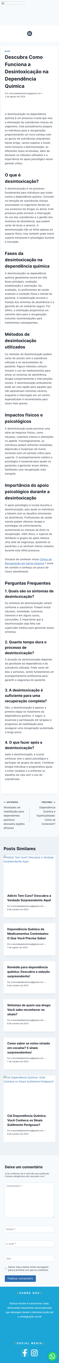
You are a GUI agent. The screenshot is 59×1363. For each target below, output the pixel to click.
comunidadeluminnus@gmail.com (25, 93)
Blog (7, 51)
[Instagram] (34, 1353)
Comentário (14, 1185)
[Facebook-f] (25, 1353)
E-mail (11, 1243)
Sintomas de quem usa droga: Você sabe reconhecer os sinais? (29, 1009)
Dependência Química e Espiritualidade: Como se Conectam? (46, 813)
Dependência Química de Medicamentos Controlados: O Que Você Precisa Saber (28, 933)
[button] (29, 33)
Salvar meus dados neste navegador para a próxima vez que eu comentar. (28, 1268)
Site (8, 1258)
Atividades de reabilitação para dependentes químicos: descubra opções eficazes (14, 815)
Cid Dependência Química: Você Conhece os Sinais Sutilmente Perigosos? (26, 1120)
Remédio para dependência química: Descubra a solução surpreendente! (28, 971)
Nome (11, 1229)
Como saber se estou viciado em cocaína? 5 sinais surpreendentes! (28, 1048)
